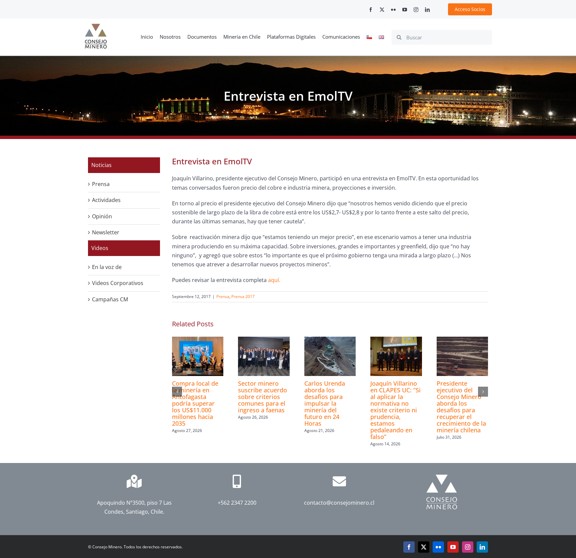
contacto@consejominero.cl (339, 502)
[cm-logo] (95, 26)
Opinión (102, 216)
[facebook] (370, 9)
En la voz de (107, 267)
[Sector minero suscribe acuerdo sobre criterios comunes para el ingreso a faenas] (263, 340)
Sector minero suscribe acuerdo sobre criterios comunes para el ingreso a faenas (262, 396)
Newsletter (105, 232)
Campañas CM (110, 299)
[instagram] (416, 9)
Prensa (222, 296)
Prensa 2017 (243, 296)
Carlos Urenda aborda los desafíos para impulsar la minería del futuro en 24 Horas (324, 403)
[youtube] (404, 9)
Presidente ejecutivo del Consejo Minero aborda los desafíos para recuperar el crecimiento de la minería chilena (461, 406)
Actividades (106, 200)
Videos (99, 248)
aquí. (274, 280)
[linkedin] (427, 9)
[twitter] (382, 9)
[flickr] (393, 9)
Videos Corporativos (117, 283)
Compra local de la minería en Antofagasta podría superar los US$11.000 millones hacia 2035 (195, 403)
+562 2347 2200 (236, 502)
